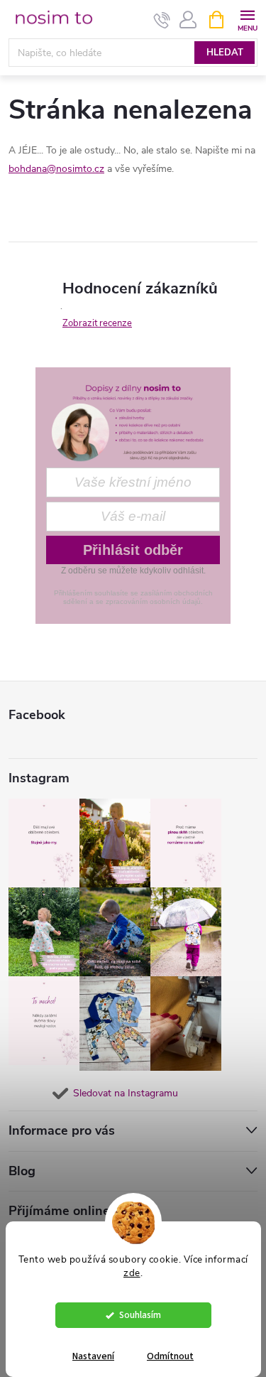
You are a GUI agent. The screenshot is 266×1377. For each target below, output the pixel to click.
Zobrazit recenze (97, 323)
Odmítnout (170, 1356)
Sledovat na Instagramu (125, 1093)
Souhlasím (140, 1315)
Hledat (224, 52)
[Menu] (247, 19)
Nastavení (93, 1356)
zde (131, 1273)
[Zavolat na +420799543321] (162, 20)
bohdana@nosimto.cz (56, 169)
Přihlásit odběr (133, 550)
